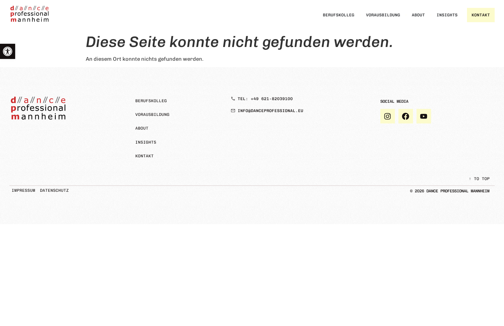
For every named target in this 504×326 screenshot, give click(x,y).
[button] (7, 51)
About (141, 128)
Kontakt (144, 156)
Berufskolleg (151, 101)
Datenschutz (54, 190)
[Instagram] (387, 116)
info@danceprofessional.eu (270, 110)
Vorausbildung (152, 114)
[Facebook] (405, 116)
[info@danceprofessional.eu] (233, 110)
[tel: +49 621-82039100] (233, 98)
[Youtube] (423, 116)
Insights (145, 142)
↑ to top (479, 179)
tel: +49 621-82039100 (265, 98)
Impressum (23, 190)
